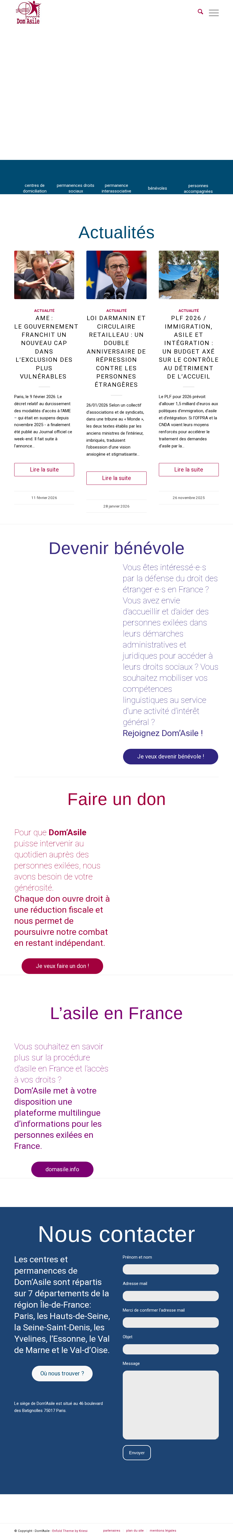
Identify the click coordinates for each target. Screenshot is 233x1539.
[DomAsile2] (28, 13)
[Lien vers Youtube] (214, 1530)
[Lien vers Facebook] (189, 1530)
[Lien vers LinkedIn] (206, 1530)
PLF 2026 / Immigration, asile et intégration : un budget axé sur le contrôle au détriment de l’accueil (189, 347)
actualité (44, 310)
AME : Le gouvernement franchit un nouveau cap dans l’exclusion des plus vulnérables (44, 347)
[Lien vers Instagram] (197, 1530)
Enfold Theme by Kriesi (70, 1531)
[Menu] (211, 13)
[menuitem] (197, 13)
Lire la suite (44, 469)
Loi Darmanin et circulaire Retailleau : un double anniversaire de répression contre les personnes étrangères (116, 351)
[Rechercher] (197, 13)
